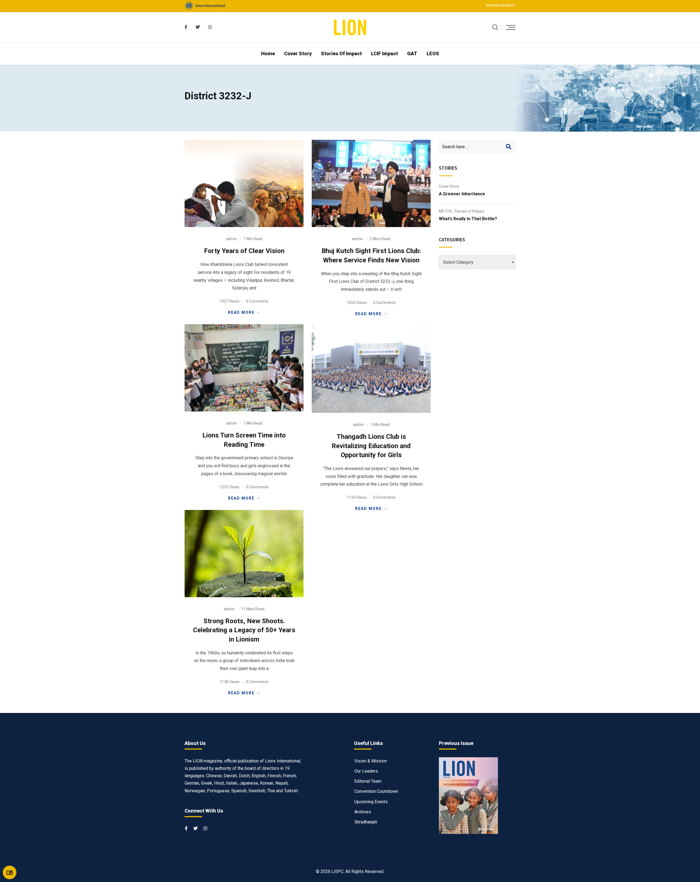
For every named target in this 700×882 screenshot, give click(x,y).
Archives (362, 811)
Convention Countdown (376, 791)
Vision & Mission (370, 761)
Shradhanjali (365, 822)
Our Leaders (366, 771)
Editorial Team (367, 781)
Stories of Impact (341, 53)
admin (231, 239)
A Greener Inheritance (462, 193)
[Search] (495, 27)
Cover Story (298, 53)
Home (268, 53)
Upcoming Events (371, 801)
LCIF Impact (384, 53)
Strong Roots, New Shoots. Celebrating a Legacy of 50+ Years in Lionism (244, 630)
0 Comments (257, 301)
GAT (412, 53)
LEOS (433, 53)
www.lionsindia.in (500, 5)
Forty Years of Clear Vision (244, 251)
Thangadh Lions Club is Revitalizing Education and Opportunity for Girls (371, 446)
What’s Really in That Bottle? (468, 218)
